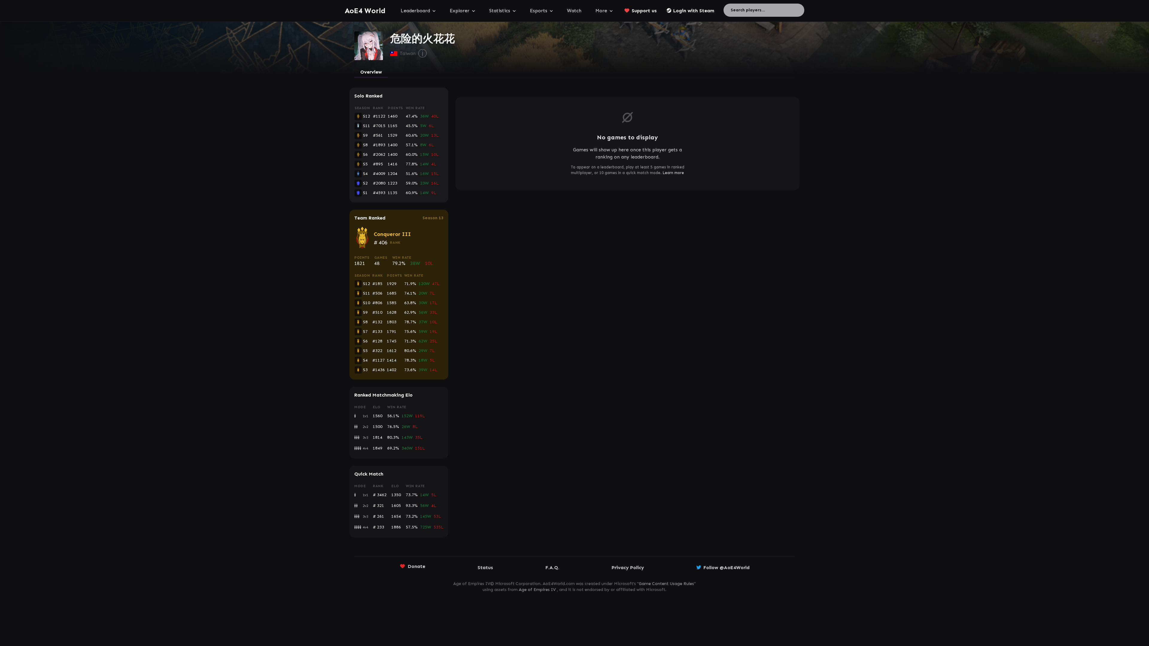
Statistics (499, 10)
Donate (416, 566)
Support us (644, 10)
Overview (371, 72)
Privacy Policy (628, 567)
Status (485, 567)
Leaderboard (415, 10)
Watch (574, 10)
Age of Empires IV (537, 589)
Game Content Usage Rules (666, 583)
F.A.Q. (552, 567)
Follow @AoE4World (726, 567)
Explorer (459, 10)
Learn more (673, 172)
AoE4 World (365, 10)
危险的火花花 (422, 39)
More (601, 10)
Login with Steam (693, 10)
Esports (538, 10)
